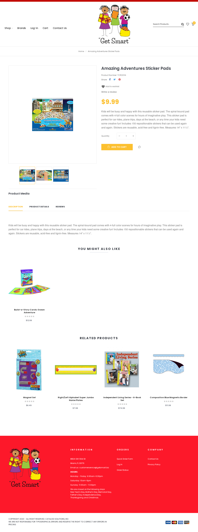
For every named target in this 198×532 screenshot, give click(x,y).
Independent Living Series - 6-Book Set (122, 399)
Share (110, 79)
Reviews (60, 206)
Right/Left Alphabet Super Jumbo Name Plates (76, 399)
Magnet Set (29, 397)
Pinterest (119, 79)
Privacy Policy (154, 464)
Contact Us (153, 459)
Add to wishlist (110, 86)
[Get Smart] (114, 24)
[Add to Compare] (139, 147)
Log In (119, 464)
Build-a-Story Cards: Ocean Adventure (29, 311)
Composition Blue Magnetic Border (168, 397)
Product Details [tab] (39, 206)
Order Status (123, 470)
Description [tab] (16, 206)
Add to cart (119, 147)
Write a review (109, 91)
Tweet (114, 79)
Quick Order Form (125, 459)
